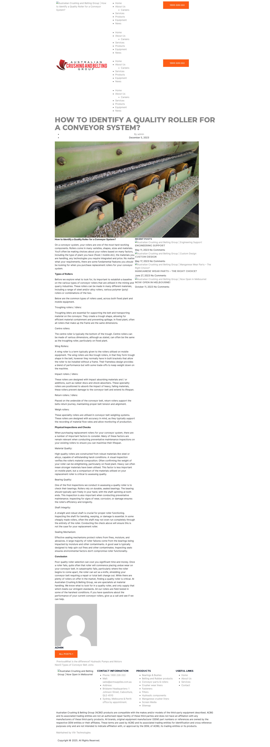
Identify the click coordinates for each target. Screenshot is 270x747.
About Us (120, 6)
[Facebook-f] (61, 680)
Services (119, 13)
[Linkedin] (68, 680)
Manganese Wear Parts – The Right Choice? (166, 271)
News (118, 23)
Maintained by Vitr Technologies (73, 732)
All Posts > (66, 654)
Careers (125, 9)
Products (120, 16)
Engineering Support (150, 245)
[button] (135, 29)
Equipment (121, 20)
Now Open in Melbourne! (152, 282)
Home (118, 3)
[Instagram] (76, 680)
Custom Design (146, 256)
